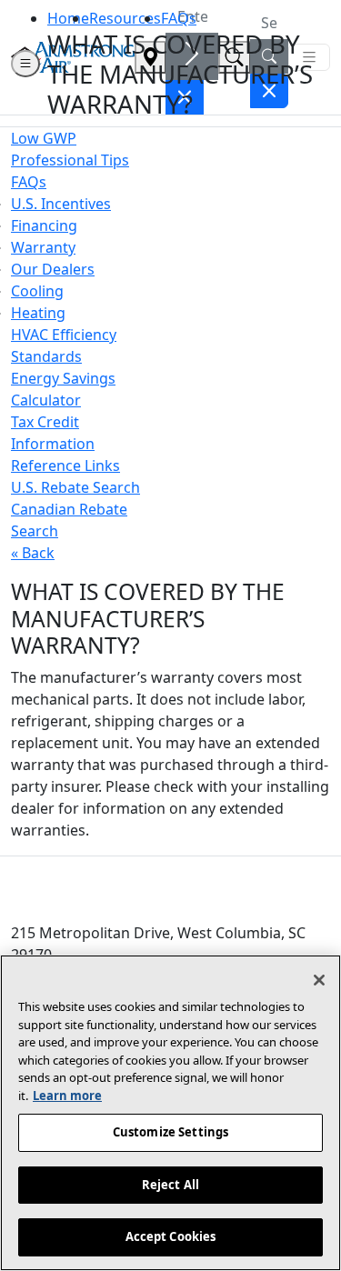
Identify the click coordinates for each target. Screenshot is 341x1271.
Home (68, 18)
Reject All (170, 1184)
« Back (33, 553)
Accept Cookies (170, 1236)
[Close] (319, 980)
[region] (170, 1113)
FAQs (178, 18)
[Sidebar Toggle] (25, 63)
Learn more (67, 1095)
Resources (125, 18)
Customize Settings (170, 1132)
